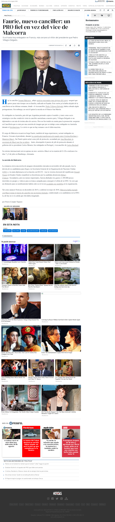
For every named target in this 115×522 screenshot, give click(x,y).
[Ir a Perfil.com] (110, 1)
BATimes (102, 504)
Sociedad (25, 6)
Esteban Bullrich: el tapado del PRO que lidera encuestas (24, 467)
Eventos (72, 6)
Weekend (52, 504)
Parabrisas (61, 504)
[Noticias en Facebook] (104, 10)
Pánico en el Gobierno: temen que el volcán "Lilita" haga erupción (27, 464)
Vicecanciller (53, 231)
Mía (88, 504)
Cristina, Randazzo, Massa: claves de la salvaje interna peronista (26, 471)
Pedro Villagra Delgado (54, 106)
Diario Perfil (13, 504)
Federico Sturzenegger (39, 10)
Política (17, 6)
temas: (5, 228)
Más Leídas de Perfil (94, 83)
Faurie (23, 231)
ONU (5, 172)
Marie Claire (29, 504)
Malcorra (16, 231)
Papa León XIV (58, 10)
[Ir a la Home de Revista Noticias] (6, 5)
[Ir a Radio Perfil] (100, 1)
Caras (21, 504)
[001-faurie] (21, 214)
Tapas (85, 6)
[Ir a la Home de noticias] (57, 493)
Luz (83, 504)
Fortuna (37, 504)
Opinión (64, 6)
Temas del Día (7, 10)
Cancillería (7, 231)
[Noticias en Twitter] (108, 10)
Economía (33, 6)
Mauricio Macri (74, 10)
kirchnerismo (15, 127)
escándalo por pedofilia (54, 184)
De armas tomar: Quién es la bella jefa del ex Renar (22, 475)
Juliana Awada (90, 10)
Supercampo (69, 504)
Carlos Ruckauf (72, 145)
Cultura (49, 6)
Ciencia (56, 6)
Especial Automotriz (96, 6)
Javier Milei (21, 10)
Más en (5, 423)
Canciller (43, 231)
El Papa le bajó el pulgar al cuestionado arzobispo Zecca (24, 478)
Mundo (41, 6)
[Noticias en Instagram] (100, 10)
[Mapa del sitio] (66, 498)
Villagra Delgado (33, 231)
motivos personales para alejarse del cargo (52, 100)
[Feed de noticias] (112, 10)
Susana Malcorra (24, 100)
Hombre (45, 504)
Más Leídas (90, 38)
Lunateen (94, 504)
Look (77, 504)
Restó (78, 6)
